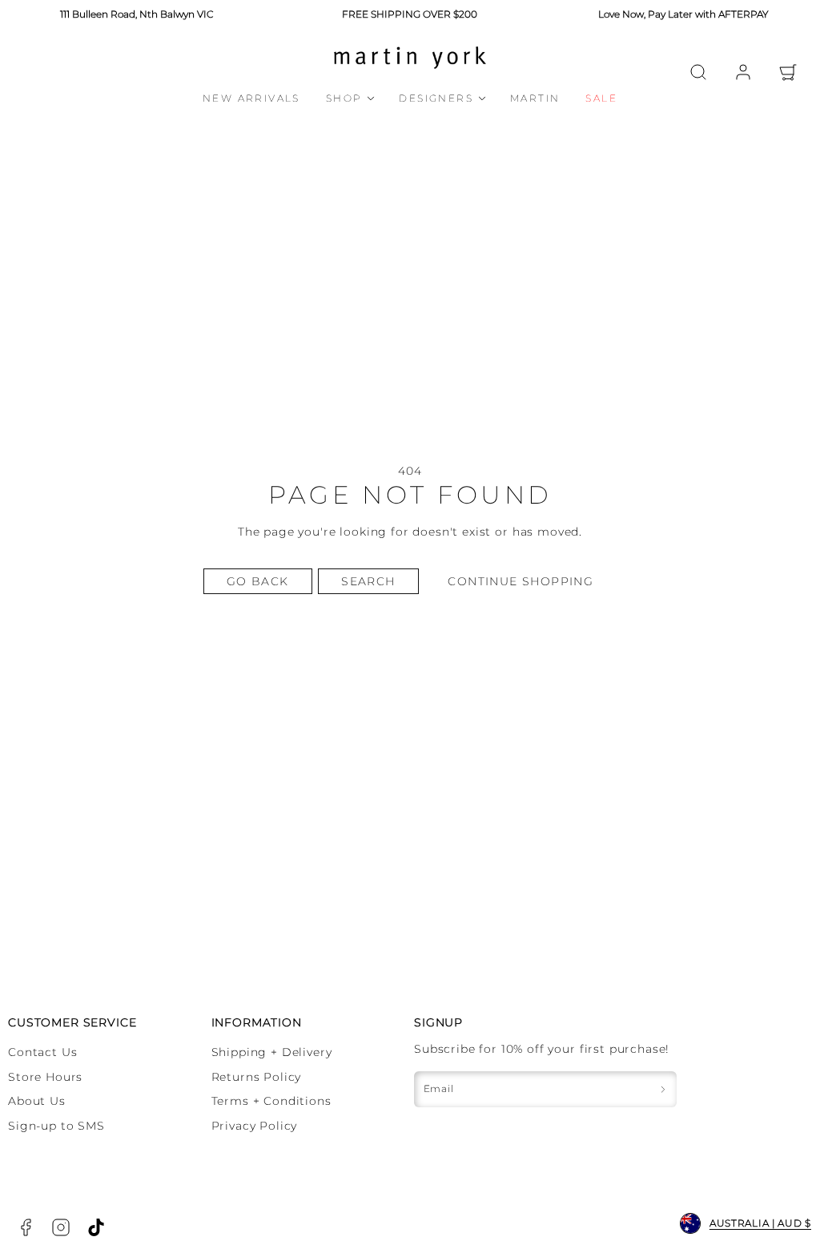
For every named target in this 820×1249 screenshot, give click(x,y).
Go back (258, 581)
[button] (698, 72)
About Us (37, 1101)
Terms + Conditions (271, 1101)
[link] (743, 72)
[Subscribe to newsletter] (663, 1089)
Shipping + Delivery (271, 1052)
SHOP (344, 98)
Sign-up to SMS (56, 1125)
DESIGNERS (436, 98)
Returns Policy (256, 1077)
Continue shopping (520, 581)
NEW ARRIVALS (251, 98)
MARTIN (535, 98)
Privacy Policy (254, 1125)
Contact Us (42, 1052)
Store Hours (45, 1077)
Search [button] (368, 581)
